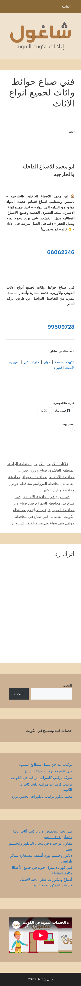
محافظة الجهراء (34, 477)
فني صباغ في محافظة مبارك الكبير (37, 523)
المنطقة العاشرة (62, 470)
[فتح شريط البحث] (6, 7)
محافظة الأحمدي (62, 477)
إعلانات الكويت (58, 464)
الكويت (39, 464)
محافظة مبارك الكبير (59, 490)
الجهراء (58, 367)
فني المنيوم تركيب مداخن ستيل (48, 771)
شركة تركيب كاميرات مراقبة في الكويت (41, 777)
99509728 (61, 327)
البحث (67, 685)
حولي (47, 362)
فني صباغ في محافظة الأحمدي (46, 497)
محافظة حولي (21, 483)
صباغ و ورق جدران (33, 470)
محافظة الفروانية (47, 483)
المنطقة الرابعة (20, 464)
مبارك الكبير (31, 362)
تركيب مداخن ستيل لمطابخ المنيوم (45, 764)
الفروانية (14, 362)
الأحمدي (70, 367)
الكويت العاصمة (65, 362)
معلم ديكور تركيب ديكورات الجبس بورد (42, 796)
